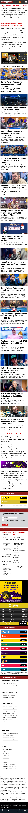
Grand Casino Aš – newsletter (8, 760)
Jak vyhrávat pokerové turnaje (8, 713)
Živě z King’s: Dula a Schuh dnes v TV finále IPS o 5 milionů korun (12, 370)
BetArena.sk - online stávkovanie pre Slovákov (7, 563)
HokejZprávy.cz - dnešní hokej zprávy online (7, 549)
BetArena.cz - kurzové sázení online (6, 536)
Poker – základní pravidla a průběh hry (10, 706)
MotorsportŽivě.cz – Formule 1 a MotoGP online (7, 558)
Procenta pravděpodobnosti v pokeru (10, 711)
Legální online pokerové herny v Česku (10, 733)
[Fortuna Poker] (11, 602)
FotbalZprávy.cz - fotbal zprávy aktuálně (6, 544)
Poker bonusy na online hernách (9, 737)
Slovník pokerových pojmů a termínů (10, 717)
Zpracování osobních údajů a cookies (8, 805)
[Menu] (26, 2)
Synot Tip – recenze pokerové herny (10, 683)
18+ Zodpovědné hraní (21, 805)
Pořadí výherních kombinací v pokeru (10, 708)
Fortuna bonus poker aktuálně (8, 697)
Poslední (21, 433)
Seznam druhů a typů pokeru (8, 724)
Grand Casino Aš (6, 757)
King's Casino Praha (7, 755)
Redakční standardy (13, 803)
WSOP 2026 (5, 762)
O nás (2, 803)
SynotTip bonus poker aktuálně (9, 695)
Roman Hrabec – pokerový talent (9, 764)
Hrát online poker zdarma (8, 735)
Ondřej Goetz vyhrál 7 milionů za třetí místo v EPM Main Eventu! (13, 160)
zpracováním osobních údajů (15, 520)
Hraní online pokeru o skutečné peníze (10, 739)
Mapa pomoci (14, 799)
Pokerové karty (5, 751)
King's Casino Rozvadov (7, 753)
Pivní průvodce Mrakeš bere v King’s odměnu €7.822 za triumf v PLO (12, 213)
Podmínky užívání (21, 803)
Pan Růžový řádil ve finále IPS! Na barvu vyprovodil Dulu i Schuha (14, 343)
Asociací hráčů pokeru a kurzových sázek (17, 784)
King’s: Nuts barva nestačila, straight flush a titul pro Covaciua (13, 238)
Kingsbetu (19, 451)
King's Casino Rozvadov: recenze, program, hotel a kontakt (11, 84)
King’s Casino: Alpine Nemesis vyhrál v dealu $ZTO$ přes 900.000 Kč (14, 316)
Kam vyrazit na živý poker (8, 749)
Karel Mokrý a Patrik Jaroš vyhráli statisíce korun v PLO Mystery (13, 290)
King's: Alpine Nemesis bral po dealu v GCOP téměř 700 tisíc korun (12, 133)
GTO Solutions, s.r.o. (6, 807)
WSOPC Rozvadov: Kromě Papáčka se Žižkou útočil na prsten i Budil (12, 421)
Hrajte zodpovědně (4, 787)
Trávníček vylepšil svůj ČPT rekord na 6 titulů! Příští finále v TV (13, 264)
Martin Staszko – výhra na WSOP (9, 766)
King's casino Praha (17, 44)
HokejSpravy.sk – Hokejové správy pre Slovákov (7, 573)
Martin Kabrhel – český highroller (9, 768)
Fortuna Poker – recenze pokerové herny (11, 685)
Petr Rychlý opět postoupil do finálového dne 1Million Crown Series (12, 396)
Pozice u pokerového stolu (8, 719)
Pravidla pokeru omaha (7, 721)
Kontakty (6, 803)
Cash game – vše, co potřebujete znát (10, 715)
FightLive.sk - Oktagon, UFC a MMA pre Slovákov (7, 568)
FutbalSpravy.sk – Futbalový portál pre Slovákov (18, 559)
